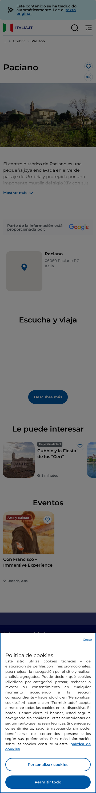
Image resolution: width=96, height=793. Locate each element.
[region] (48, 713)
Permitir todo (48, 782)
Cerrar (87, 639)
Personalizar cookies (48, 764)
